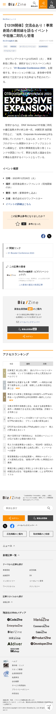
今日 (11, 363)
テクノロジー (34, 586)
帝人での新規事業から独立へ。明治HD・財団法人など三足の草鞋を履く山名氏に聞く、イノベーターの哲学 (30, 447)
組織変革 (6, 575)
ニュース (7, 545)
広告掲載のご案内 (15, 533)
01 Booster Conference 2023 (29, 68)
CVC (5, 46)
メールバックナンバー (30, 321)
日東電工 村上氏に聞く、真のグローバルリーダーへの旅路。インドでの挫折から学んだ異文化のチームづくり (29, 373)
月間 (44, 363)
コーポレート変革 (36, 581)
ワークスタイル (9, 586)
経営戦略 (32, 570)
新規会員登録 (29, 329)
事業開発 (13, 46)
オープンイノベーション (27, 46)
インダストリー (9, 581)
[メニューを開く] (4, 4)
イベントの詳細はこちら (18, 204)
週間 (28, 363)
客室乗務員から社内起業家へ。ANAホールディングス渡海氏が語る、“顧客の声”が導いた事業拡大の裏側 (30, 459)
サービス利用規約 (19, 685)
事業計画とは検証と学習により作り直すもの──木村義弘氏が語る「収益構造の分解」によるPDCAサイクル (30, 471)
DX (30, 575)
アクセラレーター (10, 51)
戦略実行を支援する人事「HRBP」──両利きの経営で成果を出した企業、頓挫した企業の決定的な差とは (29, 385)
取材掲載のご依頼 (41, 533)
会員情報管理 (17, 673)
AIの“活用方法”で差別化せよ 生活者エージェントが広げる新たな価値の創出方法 (30, 437)
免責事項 (15, 677)
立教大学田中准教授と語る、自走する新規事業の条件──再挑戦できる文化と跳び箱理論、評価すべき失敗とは (30, 408)
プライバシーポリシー (20, 689)
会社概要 (15, 681)
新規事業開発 (43, 46)
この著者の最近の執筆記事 (31, 284)
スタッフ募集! (17, 669)
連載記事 (6, 602)
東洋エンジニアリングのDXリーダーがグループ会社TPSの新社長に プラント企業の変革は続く (29, 419)
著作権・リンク (18, 665)
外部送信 (15, 693)
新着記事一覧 (10, 555)
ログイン (29, 336)
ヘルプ (14, 661)
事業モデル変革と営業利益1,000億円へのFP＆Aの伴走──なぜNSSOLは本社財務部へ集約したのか (30, 395)
